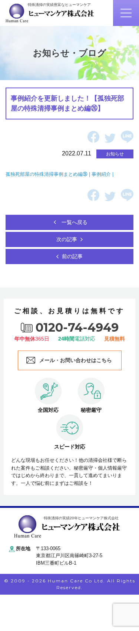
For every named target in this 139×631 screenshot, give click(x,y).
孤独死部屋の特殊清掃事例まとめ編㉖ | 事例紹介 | (60, 174)
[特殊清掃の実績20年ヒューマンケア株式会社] (67, 526)
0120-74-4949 (77, 327)
